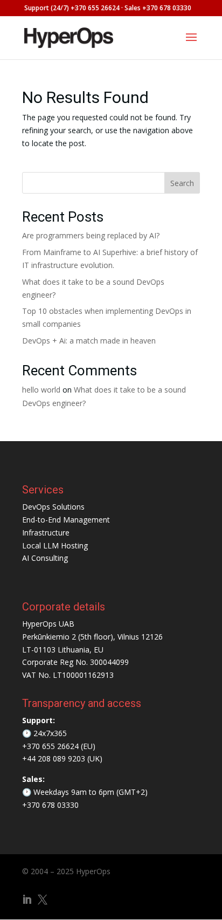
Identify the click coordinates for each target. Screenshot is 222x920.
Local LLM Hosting (55, 545)
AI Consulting (45, 558)
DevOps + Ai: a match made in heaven (89, 340)
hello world (41, 390)
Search (182, 183)
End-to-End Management (66, 519)
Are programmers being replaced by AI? (90, 235)
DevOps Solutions (53, 507)
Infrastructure (46, 532)
